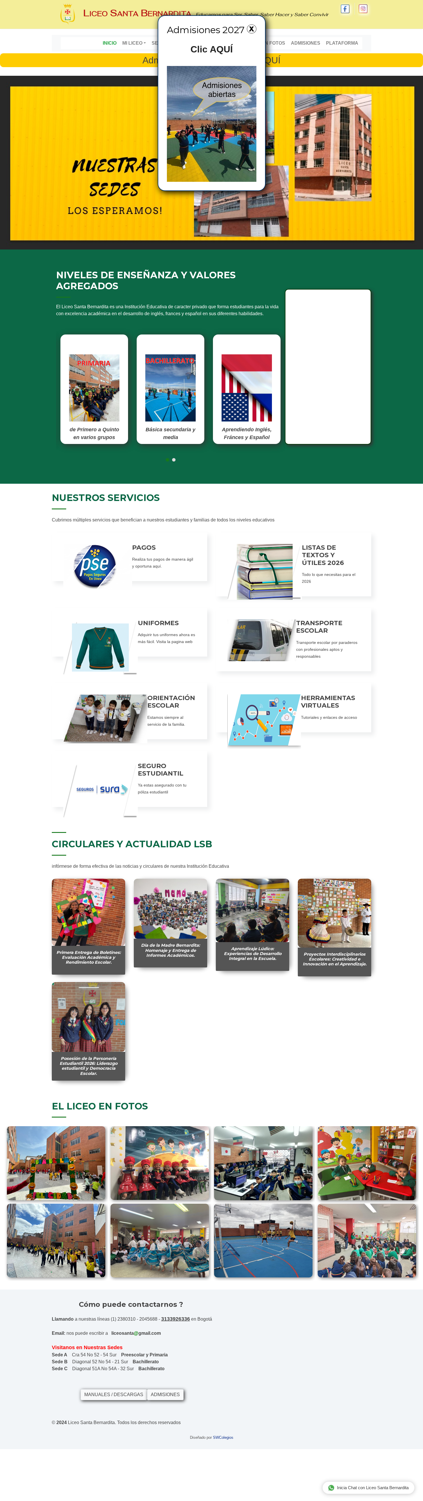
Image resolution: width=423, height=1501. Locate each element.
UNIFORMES (158, 623)
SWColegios (223, 1437)
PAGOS (144, 547)
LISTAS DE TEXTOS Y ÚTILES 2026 (323, 555)
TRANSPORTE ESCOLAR (319, 626)
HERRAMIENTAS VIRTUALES (328, 701)
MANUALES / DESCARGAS (113, 1394)
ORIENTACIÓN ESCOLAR (171, 701)
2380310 (126, 1319)
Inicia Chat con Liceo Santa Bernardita (373, 1487)
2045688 (148, 1319)
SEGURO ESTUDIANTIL (160, 769)
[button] (167, 460)
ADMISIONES (165, 1394)
